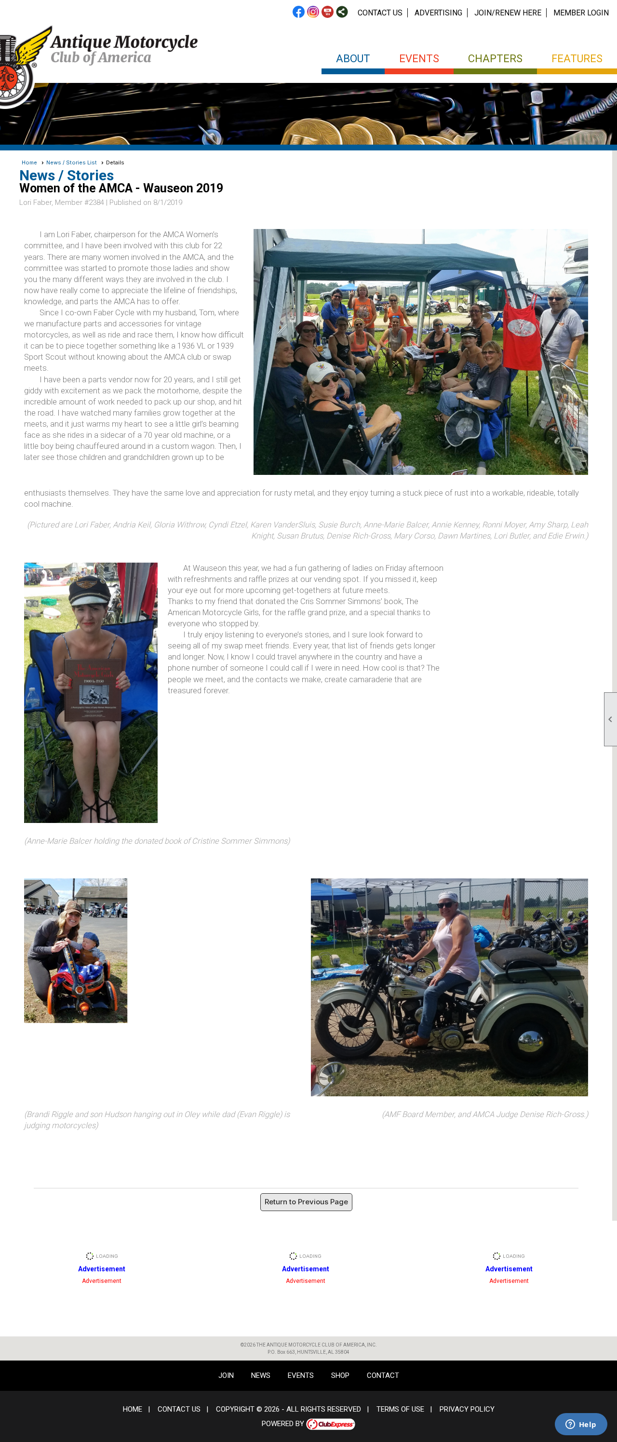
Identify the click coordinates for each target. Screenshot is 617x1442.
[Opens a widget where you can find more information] (580, 1425)
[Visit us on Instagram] (313, 12)
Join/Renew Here (507, 12)
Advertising (438, 12)
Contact (383, 1375)
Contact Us (380, 12)
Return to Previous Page (306, 1201)
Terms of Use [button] (400, 1409)
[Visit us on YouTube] (328, 12)
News (260, 1375)
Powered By (284, 1423)
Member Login (581, 12)
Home (29, 162)
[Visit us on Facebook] (299, 12)
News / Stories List (71, 162)
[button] (353, 61)
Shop (340, 1375)
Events (301, 1375)
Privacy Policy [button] (467, 1409)
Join (226, 1375)
